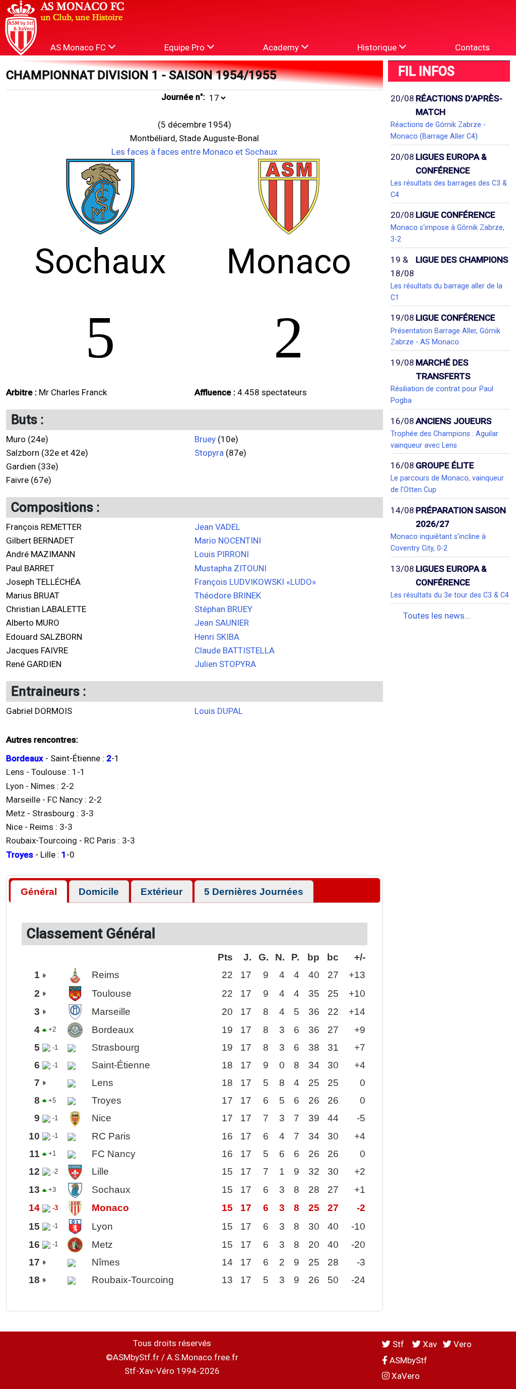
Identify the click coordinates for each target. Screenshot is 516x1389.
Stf (398, 1344)
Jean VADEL (217, 527)
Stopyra (209, 453)
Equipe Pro (185, 47)
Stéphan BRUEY (223, 609)
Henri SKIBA (217, 637)
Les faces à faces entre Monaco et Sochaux (194, 152)
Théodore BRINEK (228, 595)
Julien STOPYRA (225, 664)
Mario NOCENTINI (228, 540)
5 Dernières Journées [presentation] (253, 891)
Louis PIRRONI (222, 554)
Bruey (205, 439)
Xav (429, 1344)
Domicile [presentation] (99, 891)
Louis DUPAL (219, 711)
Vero (462, 1344)
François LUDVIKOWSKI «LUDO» (255, 582)
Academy (282, 47)
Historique (378, 47)
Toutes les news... (437, 616)
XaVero (405, 1376)
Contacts (472, 47)
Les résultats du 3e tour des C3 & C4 (450, 595)
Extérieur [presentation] (161, 891)
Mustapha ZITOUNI (231, 568)
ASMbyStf (407, 1360)
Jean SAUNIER (222, 623)
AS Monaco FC (79, 47)
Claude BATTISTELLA (235, 650)
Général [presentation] (39, 891)
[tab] (39, 891)
